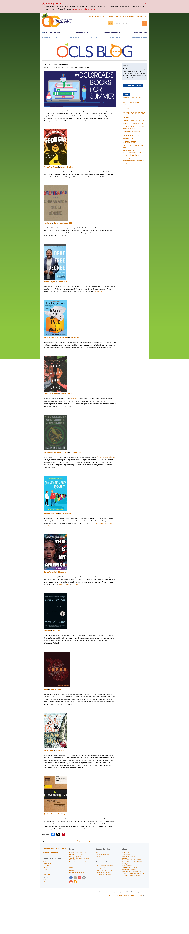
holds (131, 135)
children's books (129, 120)
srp (68, 841)
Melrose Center (115, 37)
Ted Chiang (57, 630)
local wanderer (128, 145)
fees (131, 126)
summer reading (75, 841)
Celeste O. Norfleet (66, 167)
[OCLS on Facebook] (71, 877)
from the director (131, 131)
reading (135, 155)
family (127, 126)
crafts (125, 123)
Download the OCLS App (49, 37)
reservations (134, 158)
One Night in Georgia (51, 167)
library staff (129, 141)
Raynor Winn (59, 750)
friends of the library (129, 128)
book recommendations (54, 841)
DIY (124, 126)
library (131, 138)
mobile (125, 148)
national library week (128, 150)
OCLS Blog (94, 37)
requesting (126, 158)
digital (130, 124)
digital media (138, 124)
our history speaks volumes (129, 152)
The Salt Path (48, 750)
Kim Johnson (62, 572)
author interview (128, 102)
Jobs (71, 867)
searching (141, 158)
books (126, 117)
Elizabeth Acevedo (66, 394)
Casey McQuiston (97, 523)
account (140, 97)
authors (137, 102)
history (126, 135)
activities (126, 100)
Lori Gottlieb (74, 338)
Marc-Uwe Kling (59, 814)
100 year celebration (130, 97)
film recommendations (138, 126)
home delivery (137, 135)
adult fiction (133, 100)
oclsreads (64, 841)
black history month (128, 105)
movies (130, 148)
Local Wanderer (74, 37)
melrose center (139, 145)
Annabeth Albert (65, 513)
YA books (125, 163)
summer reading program (88, 841)
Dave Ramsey (97, 291)
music (134, 148)
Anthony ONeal (63, 282)
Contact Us (47, 875)
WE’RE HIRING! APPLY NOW (139, 37)
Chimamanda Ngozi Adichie (63, 223)
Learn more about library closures (85, 9)
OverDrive (139, 152)
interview (126, 138)
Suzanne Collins (75, 452)
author (141, 100)
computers (140, 120)
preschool (127, 155)
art (138, 100)
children (132, 117)
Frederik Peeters (55, 689)
